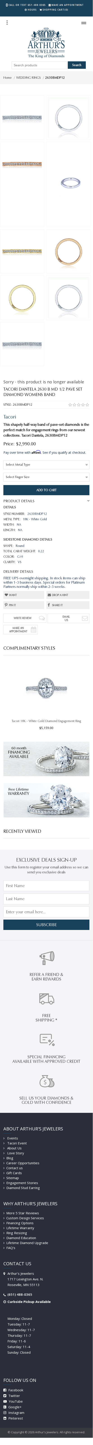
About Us (14, 1148)
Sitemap (12, 1178)
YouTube (15, 1401)
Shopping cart (55, 9)
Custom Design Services (25, 1218)
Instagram (15, 1412)
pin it (12, 605)
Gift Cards (14, 1173)
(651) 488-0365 (19, 1294)
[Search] (7, 22)
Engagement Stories (22, 1182)
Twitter (13, 1395)
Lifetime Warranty (20, 1228)
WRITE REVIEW (23, 618)
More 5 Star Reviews (22, 1213)
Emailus (66, 618)
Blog (9, 1158)
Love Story (15, 1153)
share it (57, 605)
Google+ (14, 1407)
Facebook (15, 1390)
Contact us (14, 1168)
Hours (32, 9)
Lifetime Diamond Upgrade (27, 1242)
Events (12, 1138)
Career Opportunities (22, 1163)
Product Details (18, 501)
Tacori (9, 417)
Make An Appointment (18, 629)
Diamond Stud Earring (23, 1187)
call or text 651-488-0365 (27, 5)
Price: (9, 443)
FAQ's (10, 1247)
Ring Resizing (16, 1233)
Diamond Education (21, 1238)
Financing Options (20, 1223)
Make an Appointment (68, 5)
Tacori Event (16, 1143)
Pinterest (15, 1418)
